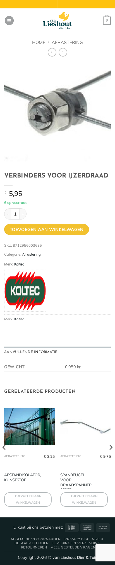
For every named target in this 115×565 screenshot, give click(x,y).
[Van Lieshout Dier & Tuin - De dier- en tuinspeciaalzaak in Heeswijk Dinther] (57, 20)
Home (38, 42)
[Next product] (52, 52)
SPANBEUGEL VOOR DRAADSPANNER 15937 (76, 482)
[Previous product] (63, 52)
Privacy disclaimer (83, 539)
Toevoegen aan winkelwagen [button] (28, 499)
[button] (9, 20)
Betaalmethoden (32, 543)
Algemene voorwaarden (36, 539)
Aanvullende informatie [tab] (31, 352)
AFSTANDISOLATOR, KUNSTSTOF (22, 477)
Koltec (19, 264)
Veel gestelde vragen (73, 547)
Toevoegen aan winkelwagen (47, 229)
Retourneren (34, 547)
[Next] (110, 459)
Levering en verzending (76, 543)
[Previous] (4, 459)
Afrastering (67, 42)
